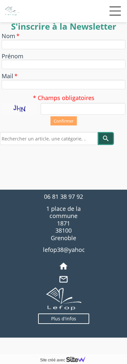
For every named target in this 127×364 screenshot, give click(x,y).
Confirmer (64, 121)
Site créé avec (53, 360)
